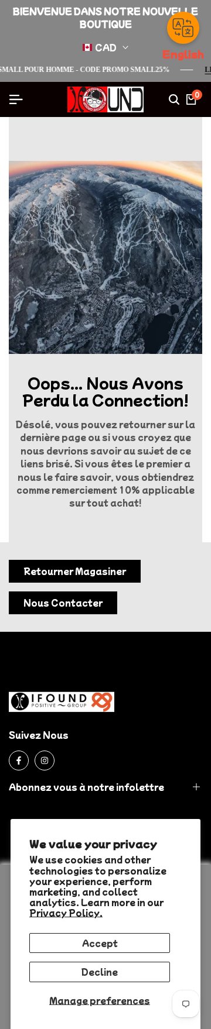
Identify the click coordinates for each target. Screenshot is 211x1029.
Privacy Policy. (66, 912)
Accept (100, 943)
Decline (99, 972)
